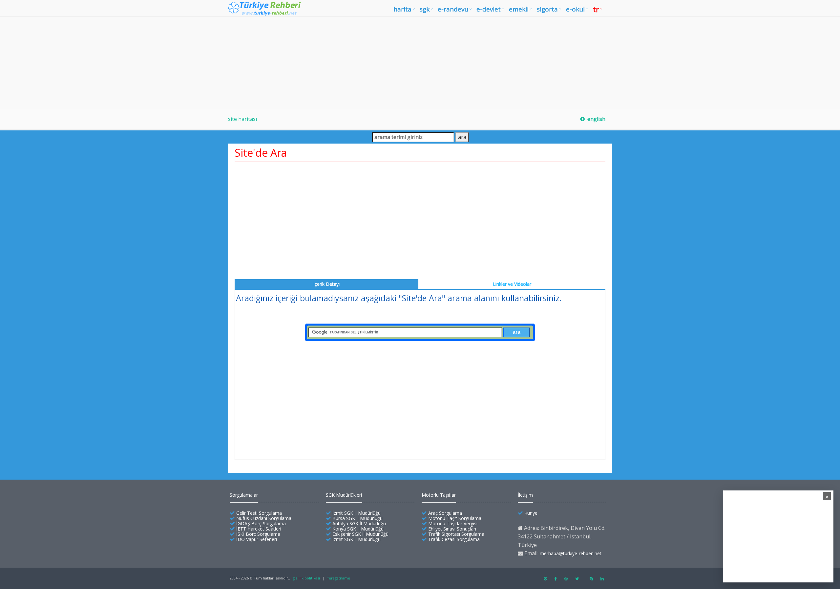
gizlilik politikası (306, 578)
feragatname (338, 578)
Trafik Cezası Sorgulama (454, 539)
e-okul (575, 9)
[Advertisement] (420, 63)
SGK (425, 9)
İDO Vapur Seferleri (256, 539)
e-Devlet (488, 9)
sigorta (547, 9)
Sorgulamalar (244, 495)
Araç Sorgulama (445, 513)
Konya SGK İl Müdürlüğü (358, 529)
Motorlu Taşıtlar (439, 495)
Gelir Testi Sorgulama (259, 513)
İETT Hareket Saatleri (258, 529)
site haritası (242, 119)
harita (402, 9)
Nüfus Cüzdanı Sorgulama (263, 518)
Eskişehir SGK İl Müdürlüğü (360, 534)
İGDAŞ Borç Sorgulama (261, 523)
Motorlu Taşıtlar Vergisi (452, 523)
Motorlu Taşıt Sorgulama (454, 518)
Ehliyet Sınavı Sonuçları (452, 529)
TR (596, 9)
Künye (530, 513)
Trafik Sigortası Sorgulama (456, 534)
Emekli (519, 9)
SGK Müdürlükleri (344, 495)
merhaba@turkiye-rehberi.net (570, 553)
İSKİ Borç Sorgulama (258, 534)
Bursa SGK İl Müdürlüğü (357, 518)
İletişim (525, 495)
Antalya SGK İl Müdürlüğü (359, 523)
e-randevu (453, 9)
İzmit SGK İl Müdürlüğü (356, 513)
